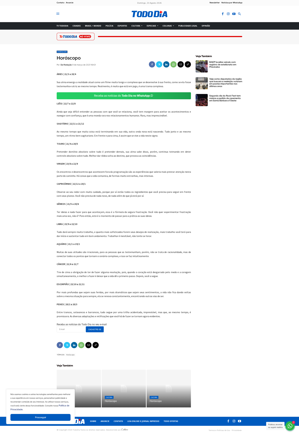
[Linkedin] (166, 64)
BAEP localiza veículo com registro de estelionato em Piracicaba (222, 64)
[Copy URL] (188, 64)
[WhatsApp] (173, 64)
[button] (239, 14)
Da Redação (66, 64)
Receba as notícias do (122, 95)
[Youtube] (234, 14)
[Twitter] (159, 64)
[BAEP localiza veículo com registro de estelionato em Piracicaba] (202, 66)
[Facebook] (222, 14)
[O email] (181, 64)
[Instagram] (228, 14)
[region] (40, 409)
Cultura (109, 397)
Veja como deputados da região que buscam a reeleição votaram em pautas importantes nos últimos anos (225, 82)
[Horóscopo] (79, 388)
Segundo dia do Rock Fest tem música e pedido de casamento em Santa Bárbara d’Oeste (225, 98)
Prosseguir (40, 417)
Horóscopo (62, 52)
